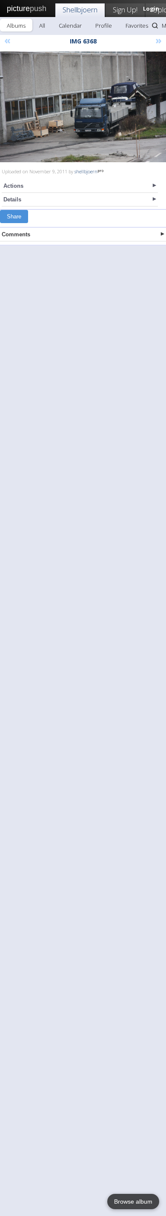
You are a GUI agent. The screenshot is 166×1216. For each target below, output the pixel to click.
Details (12, 199)
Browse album (133, 1201)
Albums (16, 25)
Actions (13, 186)
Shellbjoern (80, 9)
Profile (103, 25)
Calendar (70, 25)
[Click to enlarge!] (83, 107)
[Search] (155, 25)
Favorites (137, 25)
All (42, 25)
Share (14, 216)
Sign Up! (125, 9)
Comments (16, 234)
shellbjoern (85, 171)
